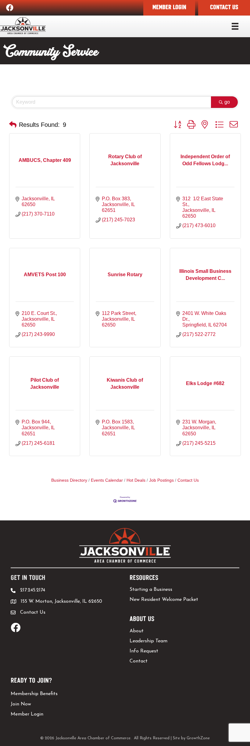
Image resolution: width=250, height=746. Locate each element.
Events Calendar (107, 480)
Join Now (21, 704)
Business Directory (69, 480)
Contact (139, 661)
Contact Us (188, 480)
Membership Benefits (34, 693)
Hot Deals (136, 480)
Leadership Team (148, 641)
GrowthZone (198, 738)
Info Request (144, 651)
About (137, 631)
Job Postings (161, 480)
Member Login (27, 714)
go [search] (227, 102)
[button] (169, 8)
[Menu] (235, 26)
